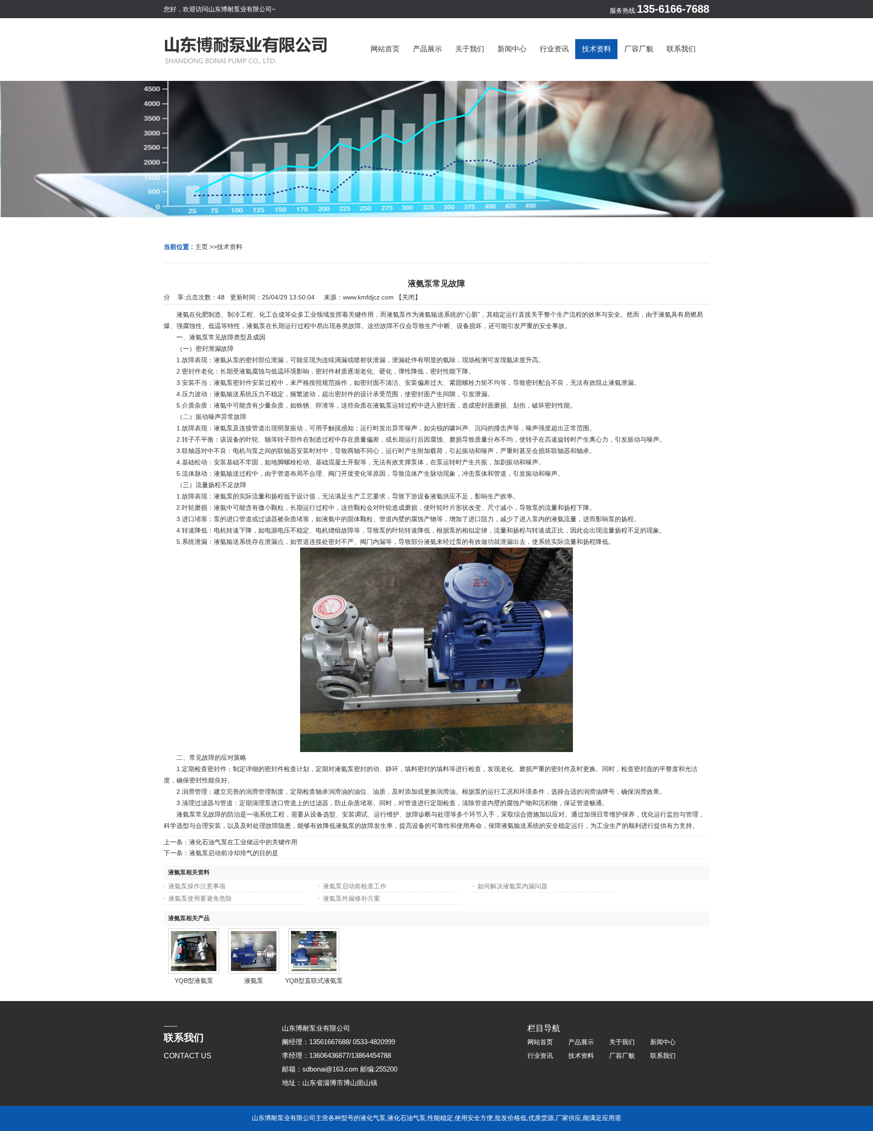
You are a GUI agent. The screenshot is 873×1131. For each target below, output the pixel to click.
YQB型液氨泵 (194, 980)
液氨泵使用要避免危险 (200, 898)
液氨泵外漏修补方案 (351, 898)
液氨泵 (253, 980)
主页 (201, 246)
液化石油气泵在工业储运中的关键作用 (243, 842)
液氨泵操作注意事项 (197, 886)
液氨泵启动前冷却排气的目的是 (233, 853)
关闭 (408, 297)
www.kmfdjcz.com (368, 297)
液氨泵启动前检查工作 (354, 886)
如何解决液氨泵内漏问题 (512, 886)
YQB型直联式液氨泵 (314, 980)
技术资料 (229, 246)
